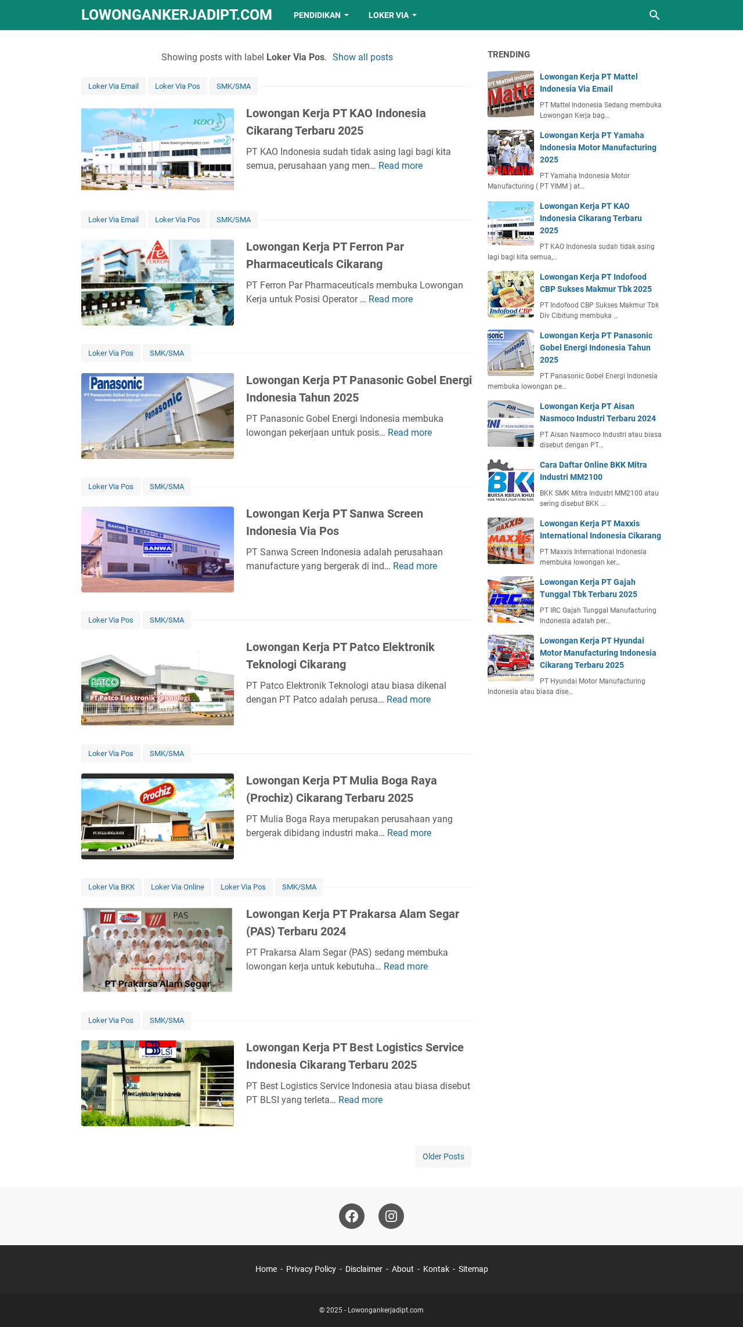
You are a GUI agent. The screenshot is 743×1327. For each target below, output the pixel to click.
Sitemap (473, 1269)
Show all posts (363, 57)
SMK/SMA (234, 86)
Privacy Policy (311, 1269)
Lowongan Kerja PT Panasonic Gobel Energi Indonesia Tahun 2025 (596, 347)
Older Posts (443, 1156)
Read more (400, 165)
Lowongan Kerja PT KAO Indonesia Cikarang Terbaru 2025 (591, 218)
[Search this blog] (655, 15)
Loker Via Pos (177, 86)
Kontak (436, 1269)
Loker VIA (389, 15)
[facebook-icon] (352, 1216)
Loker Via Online (177, 887)
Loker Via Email (113, 86)
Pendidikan (317, 15)
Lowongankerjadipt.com (176, 14)
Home (266, 1269)
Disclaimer (364, 1269)
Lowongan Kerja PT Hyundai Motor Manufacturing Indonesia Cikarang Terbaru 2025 (598, 653)
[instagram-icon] (391, 1216)
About (403, 1269)
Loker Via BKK (111, 887)
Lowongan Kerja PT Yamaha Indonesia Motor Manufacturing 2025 (598, 147)
